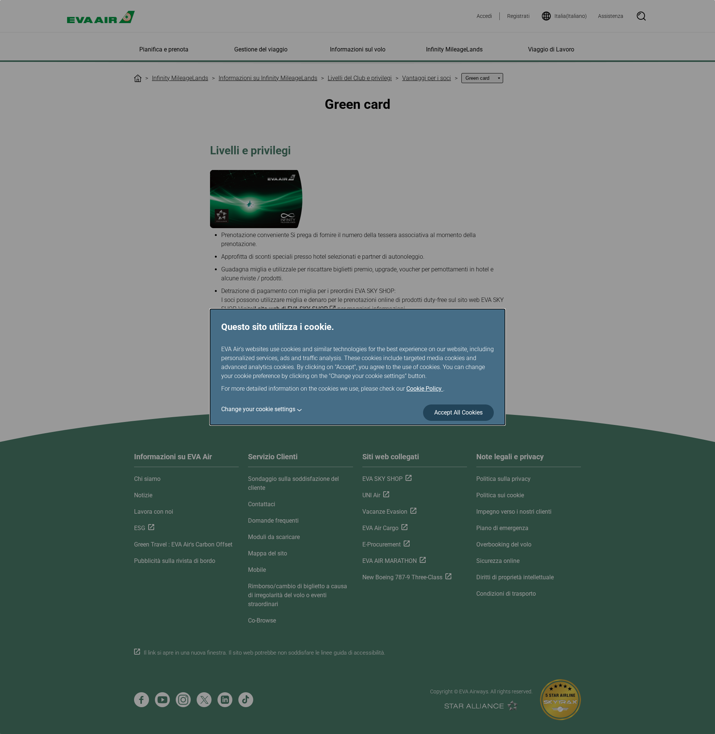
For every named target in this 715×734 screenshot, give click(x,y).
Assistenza (610, 16)
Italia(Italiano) (570, 16)
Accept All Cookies (458, 412)
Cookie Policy (424, 388)
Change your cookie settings (258, 409)
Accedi (484, 16)
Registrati (518, 16)
